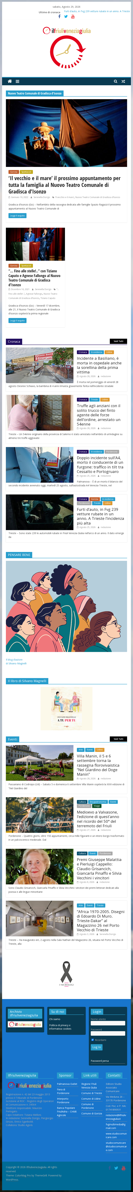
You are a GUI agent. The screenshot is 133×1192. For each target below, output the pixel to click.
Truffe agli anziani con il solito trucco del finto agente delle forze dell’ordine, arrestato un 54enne (99, 415)
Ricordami (100, 1040)
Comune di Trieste (91, 1093)
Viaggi (97, 805)
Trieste (94, 399)
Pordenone (111, 451)
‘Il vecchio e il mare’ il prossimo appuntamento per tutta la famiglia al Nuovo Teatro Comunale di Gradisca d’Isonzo (64, 184)
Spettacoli (26, 171)
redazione (106, 376)
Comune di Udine (91, 1098)
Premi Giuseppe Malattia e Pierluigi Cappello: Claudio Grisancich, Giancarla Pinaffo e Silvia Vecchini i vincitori (99, 868)
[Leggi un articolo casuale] (123, 81)
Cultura (82, 801)
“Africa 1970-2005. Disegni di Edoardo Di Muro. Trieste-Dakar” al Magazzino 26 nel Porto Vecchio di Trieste (101, 921)
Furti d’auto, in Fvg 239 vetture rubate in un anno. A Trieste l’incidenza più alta (100, 516)
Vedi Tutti (118, 341)
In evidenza (96, 352)
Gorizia (13, 171)
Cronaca (83, 352)
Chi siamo (54, 1019)
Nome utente (98, 1019)
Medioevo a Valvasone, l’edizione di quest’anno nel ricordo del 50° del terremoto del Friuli (98, 818)
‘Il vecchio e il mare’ (64, 197)
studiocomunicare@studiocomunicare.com (116, 1146)
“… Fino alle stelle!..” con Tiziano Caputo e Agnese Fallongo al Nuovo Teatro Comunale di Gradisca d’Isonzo (34, 277)
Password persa (100, 1060)
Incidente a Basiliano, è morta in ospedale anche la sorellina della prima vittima (99, 365)
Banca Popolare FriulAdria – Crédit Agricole (67, 1111)
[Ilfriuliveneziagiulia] (10, 81)
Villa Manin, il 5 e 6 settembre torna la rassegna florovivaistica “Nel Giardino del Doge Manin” (98, 765)
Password (96, 1029)
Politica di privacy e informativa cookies (60, 1027)
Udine (109, 352)
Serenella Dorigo (42, 197)
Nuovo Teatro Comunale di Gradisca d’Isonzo (97, 197)
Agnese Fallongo (34, 293)
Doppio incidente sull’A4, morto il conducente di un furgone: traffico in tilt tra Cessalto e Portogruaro (100, 464)
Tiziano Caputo (48, 298)
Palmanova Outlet (67, 1084)
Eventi (90, 749)
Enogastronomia (98, 801)
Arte (81, 749)
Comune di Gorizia (91, 1113)
